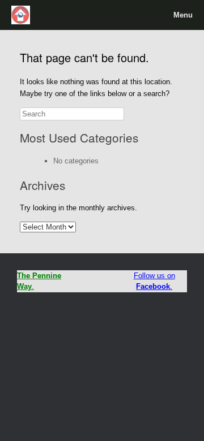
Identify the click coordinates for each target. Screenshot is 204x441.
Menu (183, 15)
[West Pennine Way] (21, 15)
